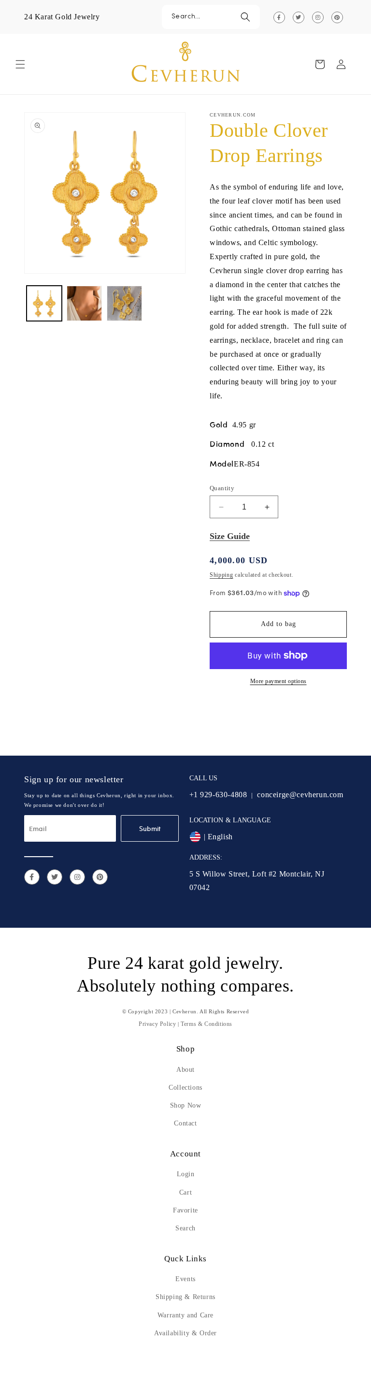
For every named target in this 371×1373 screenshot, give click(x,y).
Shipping (221, 574)
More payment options (278, 681)
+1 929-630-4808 (218, 794)
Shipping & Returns (185, 1296)
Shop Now (185, 1105)
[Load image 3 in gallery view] (124, 303)
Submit (150, 828)
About (185, 1069)
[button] (211, 17)
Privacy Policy (157, 1024)
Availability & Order (185, 1333)
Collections (185, 1087)
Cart (185, 1192)
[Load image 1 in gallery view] (44, 303)
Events (185, 1279)
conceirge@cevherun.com (300, 794)
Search (185, 1228)
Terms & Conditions (206, 1024)
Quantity (222, 488)
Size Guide (230, 536)
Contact (185, 1123)
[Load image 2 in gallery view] (84, 303)
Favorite (185, 1210)
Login (186, 1174)
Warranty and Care (185, 1315)
